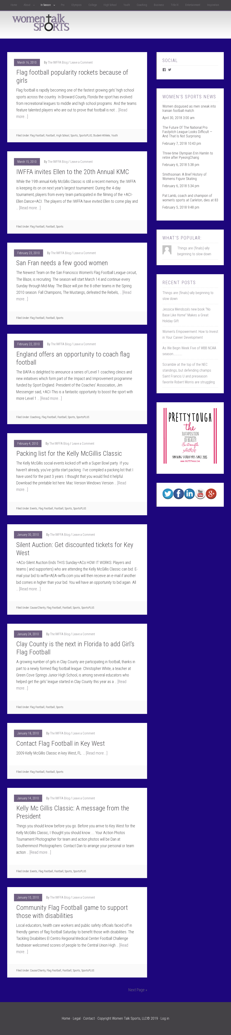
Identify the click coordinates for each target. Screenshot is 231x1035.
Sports (74, 135)
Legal (77, 1018)
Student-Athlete (101, 135)
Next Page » (137, 989)
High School (62, 135)
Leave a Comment (81, 62)
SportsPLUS (85, 135)
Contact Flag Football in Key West (60, 743)
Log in (165, 1018)
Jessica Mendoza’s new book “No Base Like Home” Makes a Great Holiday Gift (186, 315)
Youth (114, 135)
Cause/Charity (37, 607)
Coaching (35, 417)
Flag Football (37, 135)
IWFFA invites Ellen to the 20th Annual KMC (72, 172)
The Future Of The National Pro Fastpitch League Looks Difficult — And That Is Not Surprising (187, 131)
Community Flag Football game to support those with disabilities (72, 912)
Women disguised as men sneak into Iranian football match (189, 108)
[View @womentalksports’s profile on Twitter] (169, 69)
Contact (89, 1018)
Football (50, 135)
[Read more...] (30, 207)
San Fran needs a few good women (62, 263)
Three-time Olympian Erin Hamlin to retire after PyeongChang (187, 155)
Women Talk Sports (41, 22)
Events (33, 508)
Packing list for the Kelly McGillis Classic (69, 453)
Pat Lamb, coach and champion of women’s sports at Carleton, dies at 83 (190, 197)
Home (66, 1018)
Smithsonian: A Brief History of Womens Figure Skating (184, 176)
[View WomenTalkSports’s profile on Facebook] (164, 69)
